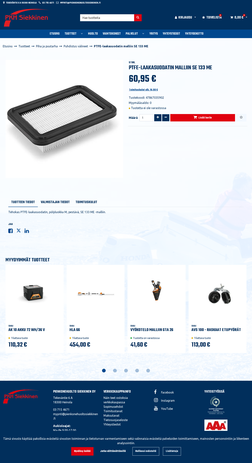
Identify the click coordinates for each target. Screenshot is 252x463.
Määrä (133, 117)
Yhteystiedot (112, 424)
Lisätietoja (172, 451)
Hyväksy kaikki (82, 451)
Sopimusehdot (113, 406)
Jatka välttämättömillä (113, 451)
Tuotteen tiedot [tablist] (23, 202)
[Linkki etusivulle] (27, 18)
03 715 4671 (48, 3)
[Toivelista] (241, 118)
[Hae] (138, 17)
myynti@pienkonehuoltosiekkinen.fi (80, 3)
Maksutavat (111, 415)
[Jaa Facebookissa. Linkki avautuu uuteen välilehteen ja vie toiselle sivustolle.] (12, 231)
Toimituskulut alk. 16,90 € (143, 90)
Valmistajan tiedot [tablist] (55, 202)
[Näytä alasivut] (82, 33)
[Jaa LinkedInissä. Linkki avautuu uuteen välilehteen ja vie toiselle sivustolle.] (28, 231)
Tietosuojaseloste (115, 420)
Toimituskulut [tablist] (86, 202)
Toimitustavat (112, 411)
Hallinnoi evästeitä (145, 451)
